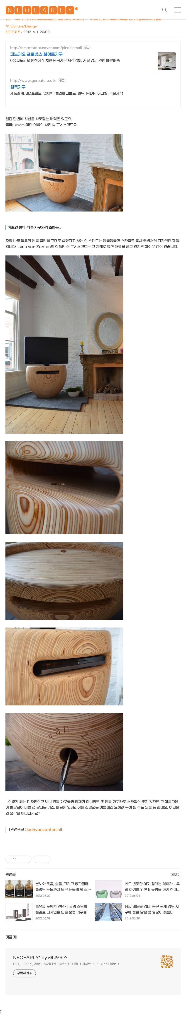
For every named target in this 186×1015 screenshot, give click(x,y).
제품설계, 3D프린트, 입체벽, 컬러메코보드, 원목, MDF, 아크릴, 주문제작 (66, 93)
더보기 (175, 875)
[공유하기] (21, 859)
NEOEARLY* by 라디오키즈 (40, 957)
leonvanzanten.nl (44, 829)
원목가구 (18, 87)
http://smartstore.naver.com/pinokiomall (46, 48)
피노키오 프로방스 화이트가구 (36, 54)
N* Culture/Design (21, 26)
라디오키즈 (12, 32)
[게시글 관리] (26, 859)
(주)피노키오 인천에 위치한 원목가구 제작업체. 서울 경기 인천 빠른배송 (65, 60)
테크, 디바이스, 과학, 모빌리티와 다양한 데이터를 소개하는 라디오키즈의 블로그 (66, 964)
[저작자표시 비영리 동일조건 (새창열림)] (57, 859)
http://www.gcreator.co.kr (33, 81)
